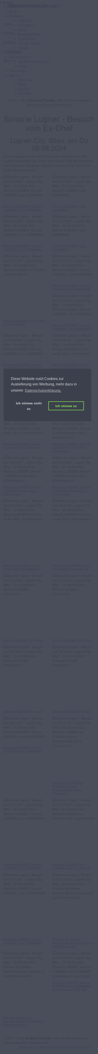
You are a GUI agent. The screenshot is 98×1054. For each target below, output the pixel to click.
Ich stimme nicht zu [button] (29, 405)
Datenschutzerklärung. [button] (43, 390)
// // (32, 6)
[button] (15, 75)
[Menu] (49, 15)
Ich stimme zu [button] (66, 406)
